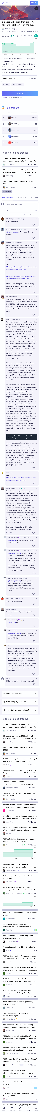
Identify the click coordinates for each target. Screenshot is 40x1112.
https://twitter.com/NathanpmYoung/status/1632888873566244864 (21, 479)
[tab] (7, 197)
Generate (32, 79)
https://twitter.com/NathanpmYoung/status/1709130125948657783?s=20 (21, 278)
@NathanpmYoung (12, 232)
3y (18, 296)
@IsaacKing (12, 540)
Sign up (34, 3)
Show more (7, 191)
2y (23, 219)
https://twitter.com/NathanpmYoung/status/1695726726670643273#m (21, 268)
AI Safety (6, 85)
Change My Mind (17, 85)
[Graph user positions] (17, 36)
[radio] (21, 35)
